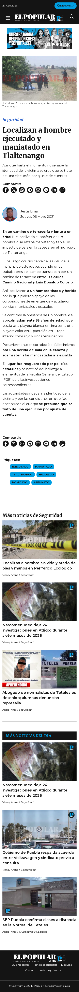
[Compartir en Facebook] (5, 190)
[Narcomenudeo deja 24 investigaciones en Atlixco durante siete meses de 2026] (39, 601)
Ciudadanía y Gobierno (33, 931)
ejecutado (20, 466)
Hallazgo (46, 474)
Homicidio (19, 482)
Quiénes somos (20, 964)
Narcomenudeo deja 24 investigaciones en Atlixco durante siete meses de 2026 (34, 630)
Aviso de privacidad (51, 970)
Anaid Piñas (9, 709)
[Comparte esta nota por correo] (38, 190)
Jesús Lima (29, 211)
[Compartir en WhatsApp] (22, 190)
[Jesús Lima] (9, 214)
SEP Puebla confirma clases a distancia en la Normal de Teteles (39, 922)
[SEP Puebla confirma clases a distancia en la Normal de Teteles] (39, 896)
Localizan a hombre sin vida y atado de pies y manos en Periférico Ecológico (39, 566)
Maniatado (43, 466)
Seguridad (12, 119)
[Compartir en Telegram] (30, 190)
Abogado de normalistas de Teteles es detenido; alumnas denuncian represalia (39, 697)
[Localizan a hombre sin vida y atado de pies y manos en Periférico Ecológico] (39, 539)
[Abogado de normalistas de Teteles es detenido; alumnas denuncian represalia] (39, 669)
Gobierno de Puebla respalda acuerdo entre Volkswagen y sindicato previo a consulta (38, 857)
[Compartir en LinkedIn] (54, 190)
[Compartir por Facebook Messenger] (46, 190)
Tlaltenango (22, 474)
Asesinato (41, 482)
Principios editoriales (45, 964)
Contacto (30, 970)
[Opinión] (39, 38)
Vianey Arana (10, 574)
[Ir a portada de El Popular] (39, 18)
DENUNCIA (67, 5)
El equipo (66, 964)
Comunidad (28, 869)
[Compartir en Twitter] (14, 190)
